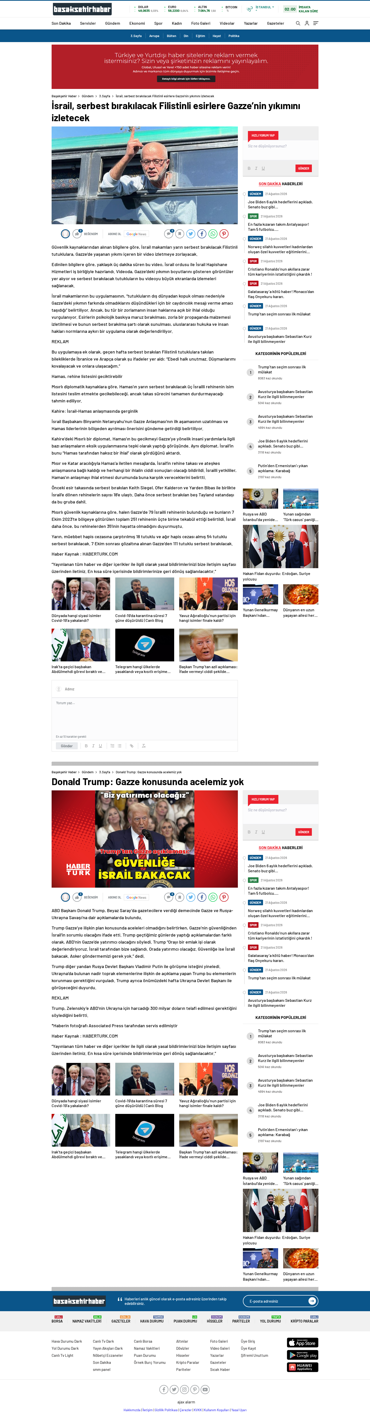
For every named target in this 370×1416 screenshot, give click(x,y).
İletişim (147, 1410)
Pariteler (241, 1319)
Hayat (217, 36)
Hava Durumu (152, 1319)
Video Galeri (220, 1348)
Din (186, 36)
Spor (158, 23)
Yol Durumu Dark (65, 1348)
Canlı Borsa (143, 1341)
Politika (234, 36)
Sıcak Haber (220, 1369)
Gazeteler (275, 23)
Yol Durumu (270, 1319)
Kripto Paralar (304, 1319)
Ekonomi (137, 23)
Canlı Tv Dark (103, 1341)
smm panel (101, 1369)
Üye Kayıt (248, 1348)
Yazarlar (251, 23)
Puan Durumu (185, 1319)
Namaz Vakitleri (86, 1319)
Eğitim (200, 36)
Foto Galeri (200, 23)
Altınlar (182, 1341)
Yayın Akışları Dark (108, 1348)
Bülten (171, 36)
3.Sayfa (136, 36)
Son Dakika (61, 23)
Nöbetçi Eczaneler (108, 1355)
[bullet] (119, 746)
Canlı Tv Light (62, 1355)
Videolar (227, 23)
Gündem (112, 23)
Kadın (177, 23)
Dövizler (182, 1348)
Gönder (67, 746)
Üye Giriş (248, 1341)
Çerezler (186, 1410)
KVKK (198, 1410)
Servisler (88, 23)
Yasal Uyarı (239, 1410)
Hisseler (215, 1319)
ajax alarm (186, 1401)
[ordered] (112, 746)
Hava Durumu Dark (67, 1341)
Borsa (57, 1319)
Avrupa (154, 36)
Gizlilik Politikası (166, 1410)
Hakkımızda (132, 1410)
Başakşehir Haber (64, 96)
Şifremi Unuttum (254, 1355)
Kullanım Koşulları (216, 1410)
